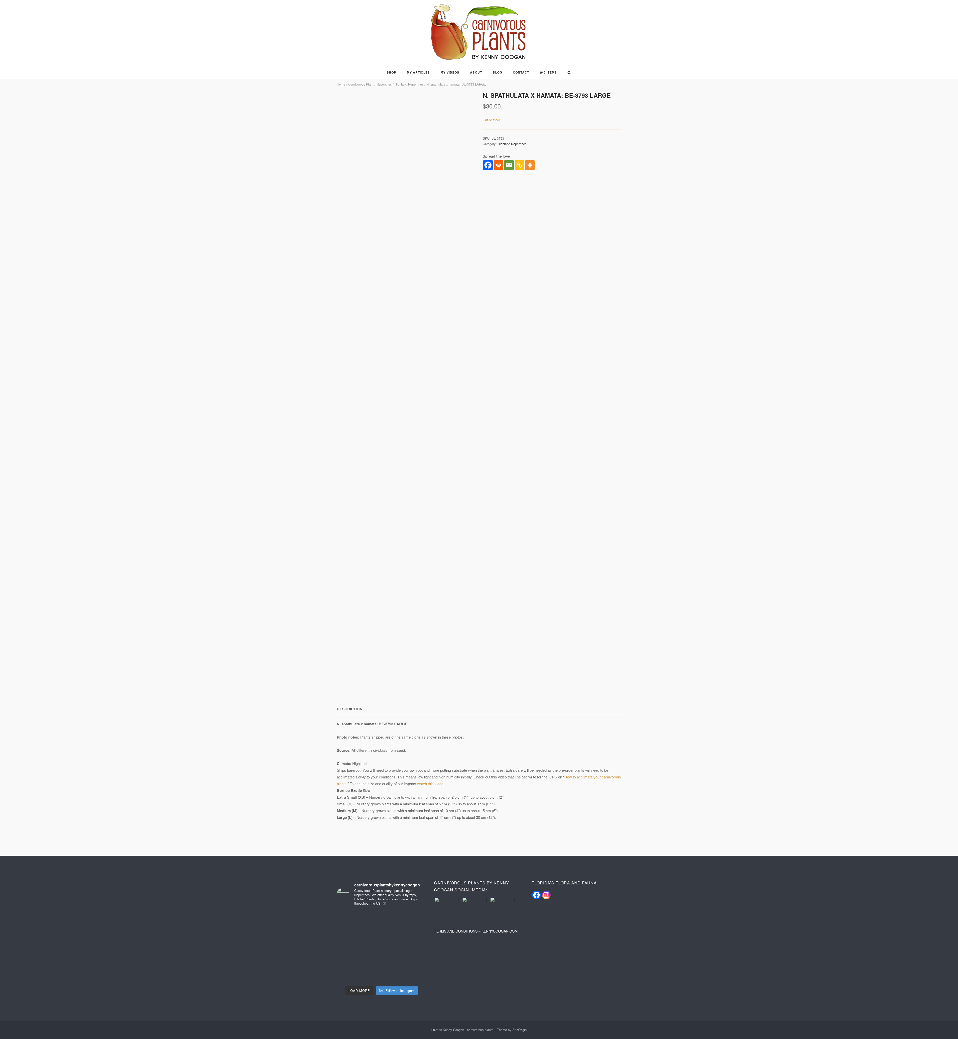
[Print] (498, 165)
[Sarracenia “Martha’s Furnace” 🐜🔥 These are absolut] (412, 919)
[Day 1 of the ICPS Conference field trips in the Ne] (412, 937)
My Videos (450, 72)
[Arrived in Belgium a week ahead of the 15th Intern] (412, 974)
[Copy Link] (519, 165)
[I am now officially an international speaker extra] (351, 956)
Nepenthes (384, 84)
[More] (530, 165)
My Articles (418, 72)
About (476, 72)
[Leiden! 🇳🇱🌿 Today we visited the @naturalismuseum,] (351, 974)
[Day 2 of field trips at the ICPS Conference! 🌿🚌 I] (381, 937)
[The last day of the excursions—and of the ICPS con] (381, 919)
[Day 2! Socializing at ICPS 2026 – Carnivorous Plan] (381, 956)
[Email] (509, 165)
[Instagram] (546, 895)
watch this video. (431, 784)
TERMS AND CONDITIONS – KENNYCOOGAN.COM (476, 931)
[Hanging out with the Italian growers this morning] (412, 956)
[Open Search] (569, 73)
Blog (497, 72)
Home (341, 84)
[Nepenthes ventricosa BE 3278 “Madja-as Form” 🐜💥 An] (351, 919)
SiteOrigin (519, 1029)
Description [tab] (349, 709)
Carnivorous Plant (360, 84)
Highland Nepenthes (409, 84)
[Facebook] (488, 165)
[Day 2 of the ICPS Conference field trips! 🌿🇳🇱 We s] (351, 937)
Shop (391, 72)
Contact (521, 72)
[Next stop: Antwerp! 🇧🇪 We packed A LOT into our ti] (381, 974)
